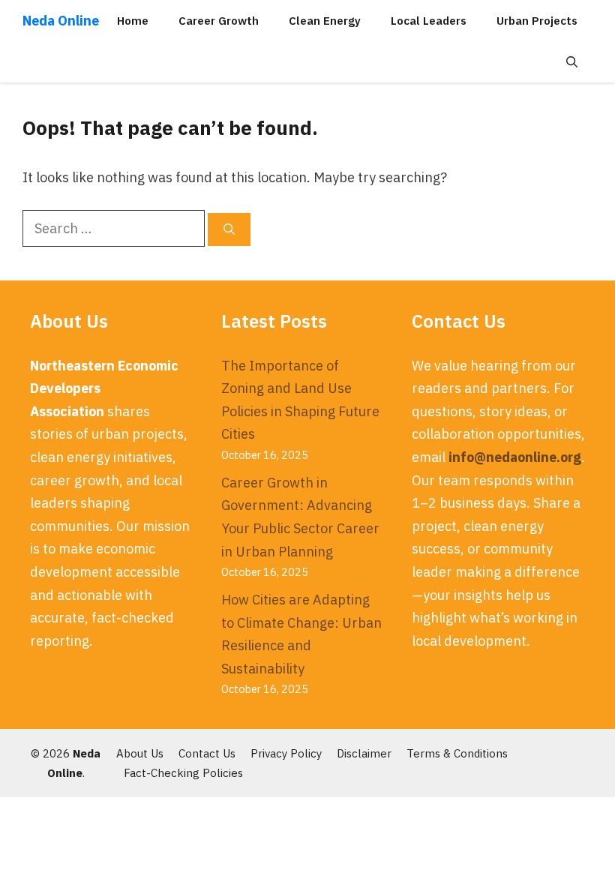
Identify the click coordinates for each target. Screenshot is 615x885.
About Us (140, 753)
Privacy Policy (286, 753)
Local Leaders (428, 21)
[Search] (229, 230)
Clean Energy (325, 21)
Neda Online (60, 20)
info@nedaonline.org (514, 457)
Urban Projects (537, 21)
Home (132, 21)
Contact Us (207, 753)
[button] (571, 61)
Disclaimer (364, 753)
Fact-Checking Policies (183, 773)
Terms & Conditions (457, 753)
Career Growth (218, 21)
